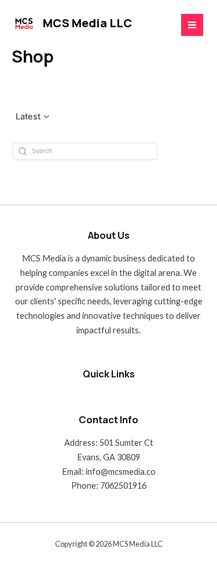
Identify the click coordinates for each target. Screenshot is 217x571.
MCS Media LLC (87, 23)
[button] (33, 117)
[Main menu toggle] (192, 25)
